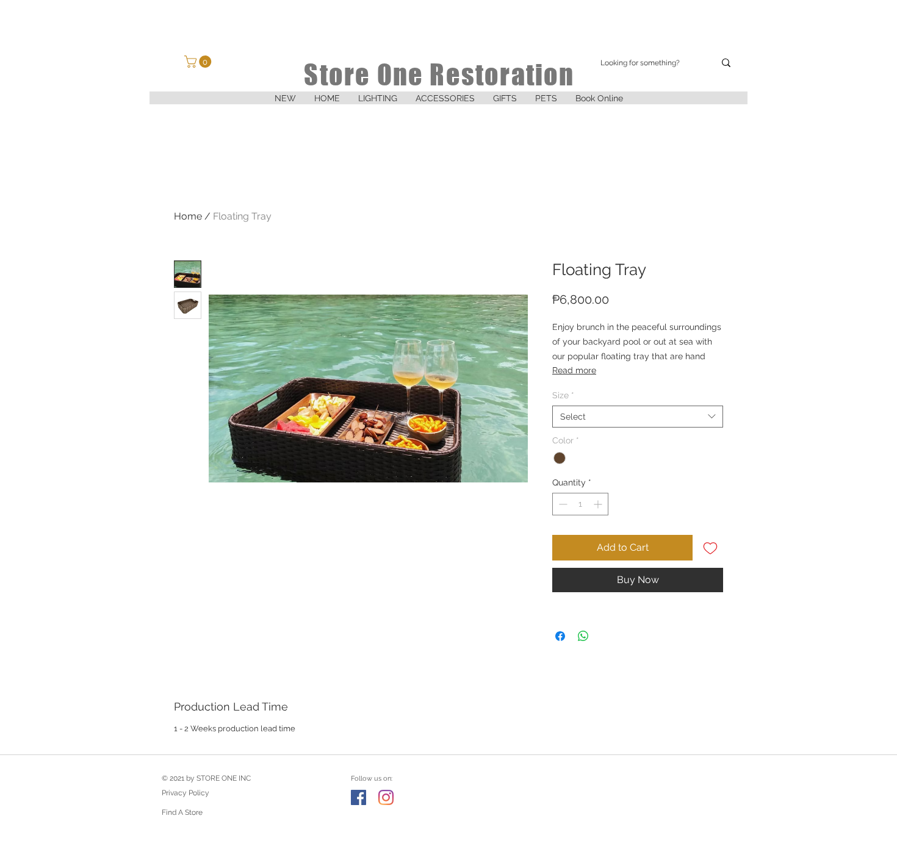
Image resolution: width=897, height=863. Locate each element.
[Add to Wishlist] (710, 547)
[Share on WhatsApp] (583, 636)
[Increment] (599, 504)
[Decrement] (561, 504)
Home (188, 216)
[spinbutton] (580, 504)
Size (563, 395)
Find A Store (182, 812)
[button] (377, 102)
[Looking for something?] (726, 62)
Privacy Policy (185, 793)
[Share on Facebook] (560, 636)
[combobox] (637, 417)
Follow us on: (371, 778)
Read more (574, 370)
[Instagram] (386, 797)
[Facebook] (358, 797)
